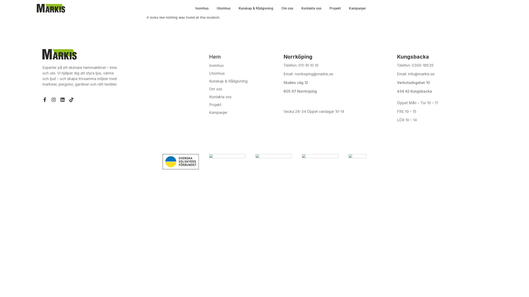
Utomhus (223, 8)
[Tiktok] (71, 99)
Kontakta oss (311, 8)
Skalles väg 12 (296, 82)
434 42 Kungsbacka (414, 91)
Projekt (335, 8)
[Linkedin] (62, 99)
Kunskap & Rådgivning (256, 8)
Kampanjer (357, 8)
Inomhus (202, 8)
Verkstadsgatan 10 (413, 82)
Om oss (287, 8)
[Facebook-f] (44, 99)
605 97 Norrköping (300, 91)
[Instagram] (53, 99)
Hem (215, 57)
